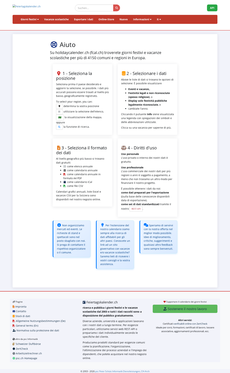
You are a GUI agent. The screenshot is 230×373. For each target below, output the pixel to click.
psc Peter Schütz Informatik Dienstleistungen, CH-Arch (122, 371)
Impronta (20, 306)
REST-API (136, 208)
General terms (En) (26, 325)
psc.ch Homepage (26, 358)
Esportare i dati (83, 19)
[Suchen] (116, 7)
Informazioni (141, 19)
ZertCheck (21, 348)
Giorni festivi (29, 19)
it (158, 19)
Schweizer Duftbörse (28, 344)
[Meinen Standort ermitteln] (59, 106)
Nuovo (123, 19)
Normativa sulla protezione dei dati (37, 330)
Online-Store (106, 19)
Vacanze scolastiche (56, 19)
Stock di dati (22, 316)
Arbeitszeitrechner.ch (28, 353)
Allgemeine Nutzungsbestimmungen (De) (40, 321)
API (212, 8)
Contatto (20, 311)
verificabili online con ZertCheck (190, 323)
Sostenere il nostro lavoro (187, 309)
